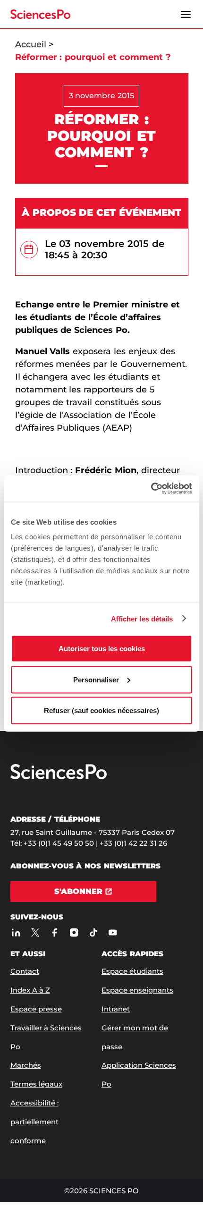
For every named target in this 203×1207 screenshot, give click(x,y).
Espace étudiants (132, 971)
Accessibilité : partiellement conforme (34, 1121)
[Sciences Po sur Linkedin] (16, 933)
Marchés (25, 1065)
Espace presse (36, 1008)
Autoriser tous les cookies (102, 649)
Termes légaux (36, 1084)
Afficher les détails (142, 618)
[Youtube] (113, 933)
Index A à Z (30, 990)
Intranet (116, 1008)
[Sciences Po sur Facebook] (55, 933)
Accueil (30, 44)
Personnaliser (96, 679)
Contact (24, 971)
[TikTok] (94, 933)
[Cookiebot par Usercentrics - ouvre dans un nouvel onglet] (151, 489)
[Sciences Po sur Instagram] (74, 933)
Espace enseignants (137, 990)
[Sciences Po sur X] (36, 933)
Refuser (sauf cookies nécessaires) (101, 710)
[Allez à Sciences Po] (58, 777)
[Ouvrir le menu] (186, 14)
